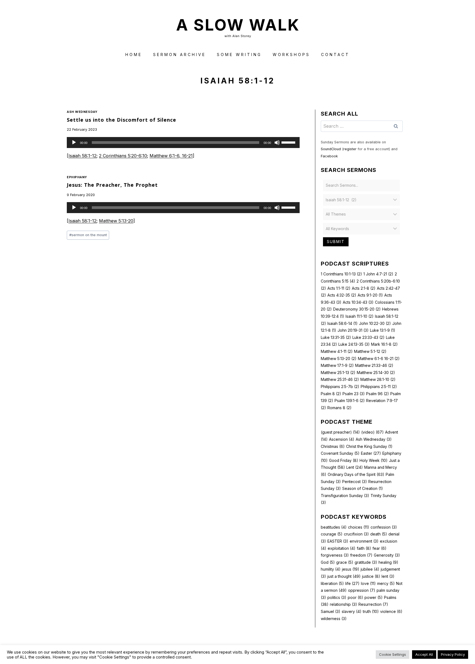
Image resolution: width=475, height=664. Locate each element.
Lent (354, 467)
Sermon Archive (179, 54)
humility (331, 569)
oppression (361, 590)
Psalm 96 (377, 393)
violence (391, 611)
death (378, 534)
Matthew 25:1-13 (338, 372)
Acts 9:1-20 (370, 295)
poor (355, 597)
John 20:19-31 (353, 330)
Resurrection (373, 604)
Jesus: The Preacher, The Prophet (112, 185)
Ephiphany (77, 177)
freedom (361, 555)
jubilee (370, 569)
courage (332, 534)
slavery (351, 611)
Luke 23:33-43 (368, 337)
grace (344, 562)
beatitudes (334, 527)
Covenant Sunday (340, 453)
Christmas (333, 446)
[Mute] (277, 142)
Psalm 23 (354, 393)
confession (384, 527)
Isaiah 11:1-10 (360, 316)
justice (371, 576)
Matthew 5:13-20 (116, 221)
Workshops (291, 54)
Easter (371, 453)
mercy (386, 583)
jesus (350, 569)
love (368, 583)
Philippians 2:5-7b (340, 386)
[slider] (289, 142)
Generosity (387, 555)
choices (358, 527)
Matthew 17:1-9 (337, 365)
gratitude (366, 562)
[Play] (74, 142)
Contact (335, 54)
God (328, 562)
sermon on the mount (88, 235)
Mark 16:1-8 (384, 344)
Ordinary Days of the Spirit (356, 474)
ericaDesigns (258, 650)
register (350, 149)
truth (371, 611)
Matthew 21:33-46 (374, 365)
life (352, 583)
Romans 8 (339, 407)
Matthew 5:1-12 (370, 351)
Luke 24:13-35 (354, 344)
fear (379, 548)
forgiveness (335, 555)
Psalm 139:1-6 (350, 400)
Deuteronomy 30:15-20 (357, 309)
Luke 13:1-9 (382, 330)
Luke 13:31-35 (336, 337)
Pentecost (354, 481)
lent (388, 576)
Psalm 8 (331, 393)
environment (364, 541)
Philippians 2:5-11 (379, 386)
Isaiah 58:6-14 (342, 323)
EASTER (337, 541)
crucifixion (356, 534)
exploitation (341, 548)
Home (133, 54)
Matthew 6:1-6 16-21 (379, 358)
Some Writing (239, 54)
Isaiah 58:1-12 (82, 155)
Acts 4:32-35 (341, 295)
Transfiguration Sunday (345, 495)
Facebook (329, 156)
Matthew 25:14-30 (376, 372)
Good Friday (343, 460)
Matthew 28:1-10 (378, 379)
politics (336, 597)
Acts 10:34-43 (358, 302)
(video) (372, 432)
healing (388, 562)
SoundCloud (331, 149)
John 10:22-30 (375, 323)
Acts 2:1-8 (363, 288)
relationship (343, 604)
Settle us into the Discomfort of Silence (121, 119)
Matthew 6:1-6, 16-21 (171, 155)
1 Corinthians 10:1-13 (341, 274)
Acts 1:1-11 (338, 288)
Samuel (330, 611)
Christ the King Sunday (369, 446)
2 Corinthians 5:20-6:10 (123, 155)
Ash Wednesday (82, 112)
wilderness (334, 618)
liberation (332, 583)
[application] (183, 142)
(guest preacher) (340, 432)
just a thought (344, 576)
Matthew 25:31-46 (340, 379)
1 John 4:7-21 (378, 274)
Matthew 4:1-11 (337, 351)
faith (364, 548)
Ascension (341, 439)
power (373, 597)
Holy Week (374, 460)
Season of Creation (362, 488)
